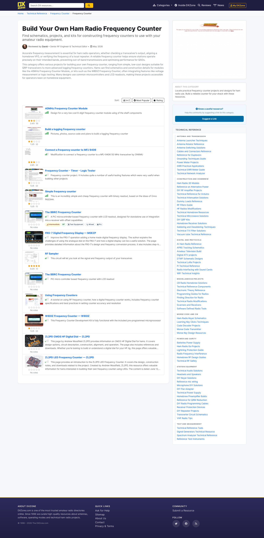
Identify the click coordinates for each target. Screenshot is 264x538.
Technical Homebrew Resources (193, 212)
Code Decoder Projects (188, 325)
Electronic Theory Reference (191, 290)
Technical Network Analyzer (191, 173)
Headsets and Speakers (189, 374)
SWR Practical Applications (190, 166)
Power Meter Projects (187, 162)
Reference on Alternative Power (193, 186)
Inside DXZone (186, 5)
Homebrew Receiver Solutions (192, 223)
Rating (159, 100)
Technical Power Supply (189, 392)
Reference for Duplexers (189, 155)
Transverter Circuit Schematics (192, 414)
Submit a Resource (183, 510)
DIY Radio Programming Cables (192, 403)
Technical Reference (37, 13)
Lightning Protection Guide (190, 350)
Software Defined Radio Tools (191, 308)
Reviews (206, 5)
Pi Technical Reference (188, 266)
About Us (100, 518)
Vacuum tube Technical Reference (194, 234)
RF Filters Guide (185, 205)
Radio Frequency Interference (192, 353)
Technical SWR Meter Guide (191, 169)
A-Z (128, 100)
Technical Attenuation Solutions (192, 197)
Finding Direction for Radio (190, 297)
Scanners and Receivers (189, 305)
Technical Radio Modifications (192, 301)
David (45, 46)
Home (21, 13)
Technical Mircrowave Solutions (192, 216)
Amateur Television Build (189, 251)
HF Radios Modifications (189, 208)
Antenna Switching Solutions (191, 147)
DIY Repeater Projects (188, 410)
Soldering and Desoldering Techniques (196, 227)
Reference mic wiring (187, 381)
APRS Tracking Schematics (190, 247)
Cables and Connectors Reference (194, 151)
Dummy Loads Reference (189, 201)
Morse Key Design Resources (191, 333)
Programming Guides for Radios (193, 294)
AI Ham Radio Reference (189, 244)
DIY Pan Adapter (185, 389)
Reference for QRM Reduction (192, 400)
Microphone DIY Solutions (190, 385)
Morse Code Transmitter (189, 329)
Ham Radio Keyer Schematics (191, 318)
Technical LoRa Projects (189, 262)
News (220, 5)
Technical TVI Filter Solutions (191, 230)
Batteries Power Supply (188, 342)
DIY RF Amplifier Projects (189, 190)
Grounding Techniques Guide (191, 158)
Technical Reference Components (194, 286)
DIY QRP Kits (183, 219)
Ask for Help (102, 510)
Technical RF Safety (187, 360)
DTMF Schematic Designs (190, 258)
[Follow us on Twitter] (176, 523)
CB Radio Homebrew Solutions (192, 283)
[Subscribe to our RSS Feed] (196, 523)
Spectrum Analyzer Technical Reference (197, 435)
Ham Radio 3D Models (188, 183)
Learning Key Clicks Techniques (193, 322)
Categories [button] (163, 5)
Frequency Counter (59, 13)
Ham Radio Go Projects (188, 346)
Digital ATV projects (187, 255)
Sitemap (100, 514)
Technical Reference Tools (190, 428)
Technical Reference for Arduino (193, 194)
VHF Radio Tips (184, 418)
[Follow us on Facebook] (186, 523)
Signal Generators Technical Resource (196, 431)
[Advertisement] (93, 89)
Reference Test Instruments (190, 439)
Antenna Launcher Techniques (192, 140)
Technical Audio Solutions (189, 370)
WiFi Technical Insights (188, 273)
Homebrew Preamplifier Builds (192, 396)
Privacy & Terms (104, 526)
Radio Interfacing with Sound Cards (194, 269)
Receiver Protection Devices (191, 407)
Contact (100, 522)
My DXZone (239, 5)
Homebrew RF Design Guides (191, 357)
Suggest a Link (209, 119)
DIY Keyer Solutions (186, 378)
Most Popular (142, 100)
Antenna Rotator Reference (190, 144)
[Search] (89, 5)
